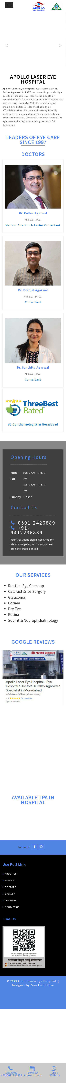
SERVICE (9, 885)
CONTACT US (12, 912)
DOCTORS (10, 892)
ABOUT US (11, 879)
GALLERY (10, 898)
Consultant (33, 302)
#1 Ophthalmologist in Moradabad (33, 424)
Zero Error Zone (42, 990)
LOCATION (11, 905)
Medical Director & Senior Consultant (33, 225)
